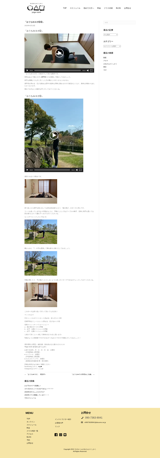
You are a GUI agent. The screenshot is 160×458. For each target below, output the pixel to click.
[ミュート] (88, 70)
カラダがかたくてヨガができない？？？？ (38, 389)
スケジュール (33, 364)
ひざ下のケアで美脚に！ (32, 386)
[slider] (57, 70)
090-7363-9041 (93, 417)
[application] (59, 53)
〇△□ (41, 369)
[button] (59, 53)
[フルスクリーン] (91, 70)
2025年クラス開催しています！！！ (36, 395)
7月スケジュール (30, 398)
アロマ (105, 61)
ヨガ (104, 70)
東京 (104, 67)
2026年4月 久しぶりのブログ (34, 392)
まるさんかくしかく (110, 64)
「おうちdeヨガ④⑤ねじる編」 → (83, 374)
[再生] (27, 70)
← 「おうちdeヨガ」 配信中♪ (35, 374)
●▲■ (40, 366)
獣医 (104, 57)
